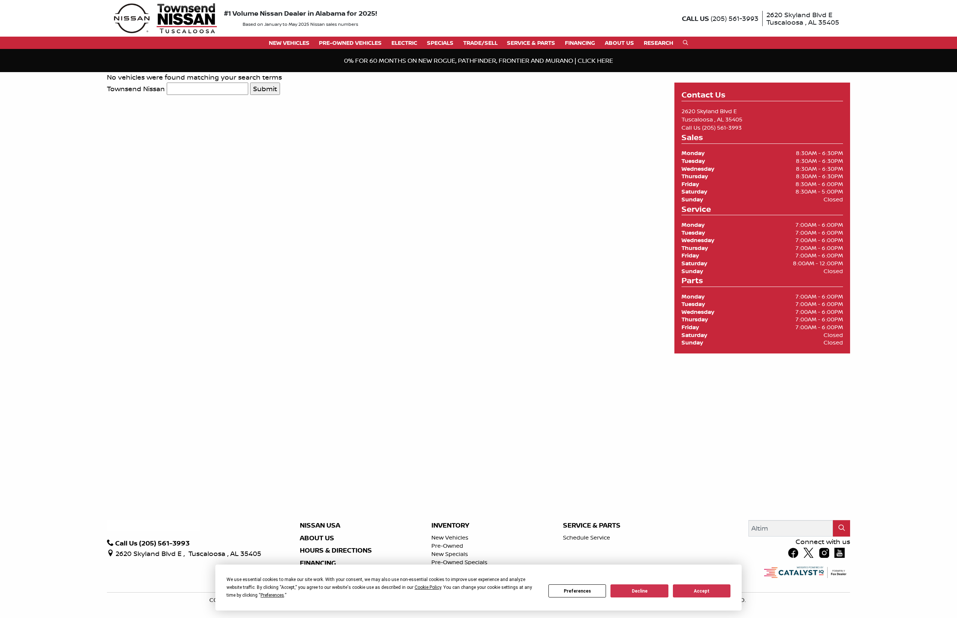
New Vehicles (449, 537)
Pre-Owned (447, 546)
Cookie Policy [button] (428, 587)
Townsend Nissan (136, 88)
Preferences (577, 591)
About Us (317, 538)
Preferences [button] (272, 595)
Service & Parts (592, 525)
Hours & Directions (336, 550)
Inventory (450, 525)
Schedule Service (586, 537)
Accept (702, 591)
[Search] (841, 528)
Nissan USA (320, 525)
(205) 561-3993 (722, 128)
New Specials (449, 554)
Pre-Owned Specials (459, 562)
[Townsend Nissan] (165, 17)
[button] (289, 43)
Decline (639, 591)
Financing (318, 563)
